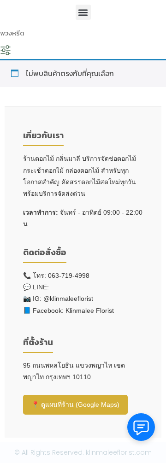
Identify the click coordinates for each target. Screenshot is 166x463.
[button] (83, 12)
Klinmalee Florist (89, 310)
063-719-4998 (68, 275)
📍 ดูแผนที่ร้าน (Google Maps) (75, 404)
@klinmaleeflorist (68, 298)
